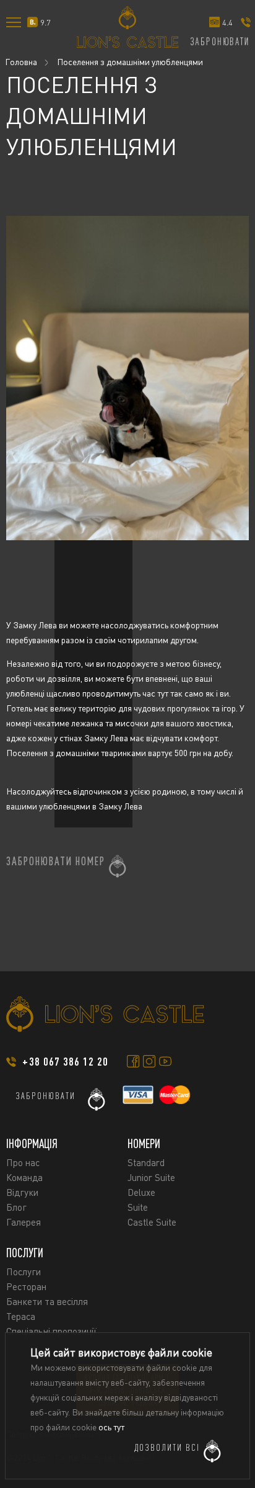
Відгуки (22, 1192)
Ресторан (26, 1286)
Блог (16, 1207)
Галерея (23, 1221)
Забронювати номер (55, 861)
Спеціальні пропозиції (51, 1331)
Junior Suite (151, 1177)
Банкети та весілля (47, 1301)
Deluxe (141, 1192)
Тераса (20, 1316)
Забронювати (45, 1095)
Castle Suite (151, 1221)
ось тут (111, 1427)
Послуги (23, 1271)
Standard (146, 1162)
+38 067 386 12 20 (65, 1061)
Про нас (23, 1162)
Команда (24, 1177)
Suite (137, 1207)
